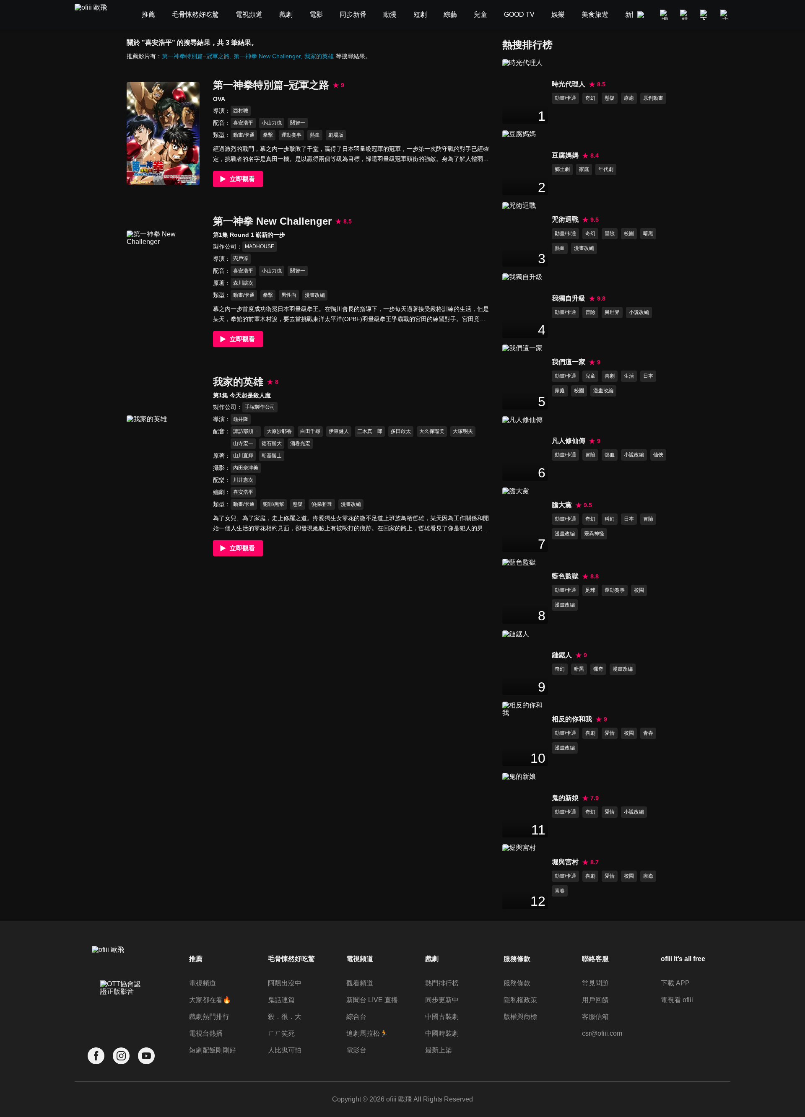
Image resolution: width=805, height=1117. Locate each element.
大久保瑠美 (431, 431)
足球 (590, 590)
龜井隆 (240, 419)
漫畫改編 (315, 295)
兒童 (590, 376)
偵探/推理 (321, 504)
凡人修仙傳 (568, 440)
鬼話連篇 (281, 999)
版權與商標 (520, 1016)
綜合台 (356, 1016)
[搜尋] (665, 15)
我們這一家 (568, 361)
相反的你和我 (572, 719)
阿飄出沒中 (284, 983)
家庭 (584, 169)
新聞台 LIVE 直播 (372, 999)
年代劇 (605, 169)
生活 (629, 376)
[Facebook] (96, 1056)
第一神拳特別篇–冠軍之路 (196, 56)
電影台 (356, 1050)
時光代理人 (568, 84)
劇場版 (335, 135)
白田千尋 (310, 431)
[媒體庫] (685, 15)
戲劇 (432, 958)
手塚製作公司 (260, 407)
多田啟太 (401, 431)
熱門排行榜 (442, 983)
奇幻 (590, 98)
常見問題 (595, 983)
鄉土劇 (562, 169)
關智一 (297, 123)
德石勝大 (272, 443)
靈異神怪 (594, 533)
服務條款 (517, 983)
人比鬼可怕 (284, 1050)
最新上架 (438, 1050)
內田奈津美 (245, 468)
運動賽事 (291, 135)
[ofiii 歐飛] (96, 15)
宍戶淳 (240, 259)
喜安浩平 (243, 123)
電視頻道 (202, 983)
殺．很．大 (284, 1016)
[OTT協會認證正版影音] (121, 1006)
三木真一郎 (369, 431)
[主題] (725, 15)
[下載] (705, 15)
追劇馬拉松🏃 (367, 1033)
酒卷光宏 (300, 443)
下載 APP (675, 983)
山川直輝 (243, 456)
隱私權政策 (520, 999)
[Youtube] (146, 1056)
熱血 (315, 135)
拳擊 (268, 135)
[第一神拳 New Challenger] (163, 282)
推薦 (196, 958)
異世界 (612, 312)
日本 (648, 376)
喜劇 (610, 376)
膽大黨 (562, 504)
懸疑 (298, 504)
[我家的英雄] (163, 466)
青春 (648, 733)
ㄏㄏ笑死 (281, 1033)
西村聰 (240, 111)
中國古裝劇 (442, 1016)
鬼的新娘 (565, 797)
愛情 (610, 733)
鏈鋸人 (562, 654)
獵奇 (598, 669)
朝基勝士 (272, 456)
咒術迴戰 (565, 219)
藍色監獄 (565, 576)
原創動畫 (653, 98)
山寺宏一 (243, 443)
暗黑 (648, 233)
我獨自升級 (568, 298)
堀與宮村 (565, 862)
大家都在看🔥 (210, 999)
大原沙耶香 (279, 431)
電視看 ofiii (677, 999)
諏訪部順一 (245, 431)
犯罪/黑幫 (273, 504)
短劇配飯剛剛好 (212, 1050)
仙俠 (658, 455)
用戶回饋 (595, 999)
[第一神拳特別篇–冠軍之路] (163, 133)
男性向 (288, 295)
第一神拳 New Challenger (267, 56)
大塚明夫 (463, 431)
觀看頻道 (359, 983)
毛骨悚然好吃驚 (291, 958)
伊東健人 (339, 431)
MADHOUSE (259, 246)
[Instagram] (121, 1056)
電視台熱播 (206, 1033)
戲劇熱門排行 (209, 1016)
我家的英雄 (319, 56)
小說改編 (639, 312)
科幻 (610, 519)
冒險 (610, 233)
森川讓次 (243, 283)
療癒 (629, 98)
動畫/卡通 (243, 135)
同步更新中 (442, 999)
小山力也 (272, 123)
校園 (629, 233)
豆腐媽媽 (565, 155)
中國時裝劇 (442, 1033)
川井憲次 (243, 480)
